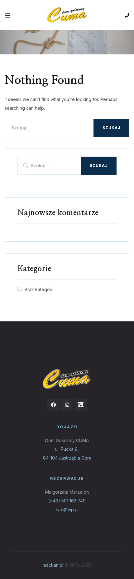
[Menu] (8, 14)
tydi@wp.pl (67, 509)
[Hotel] (81, 405)
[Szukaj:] (67, 127)
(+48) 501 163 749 (67, 500)
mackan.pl (53, 565)
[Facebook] (53, 405)
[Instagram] (67, 405)
